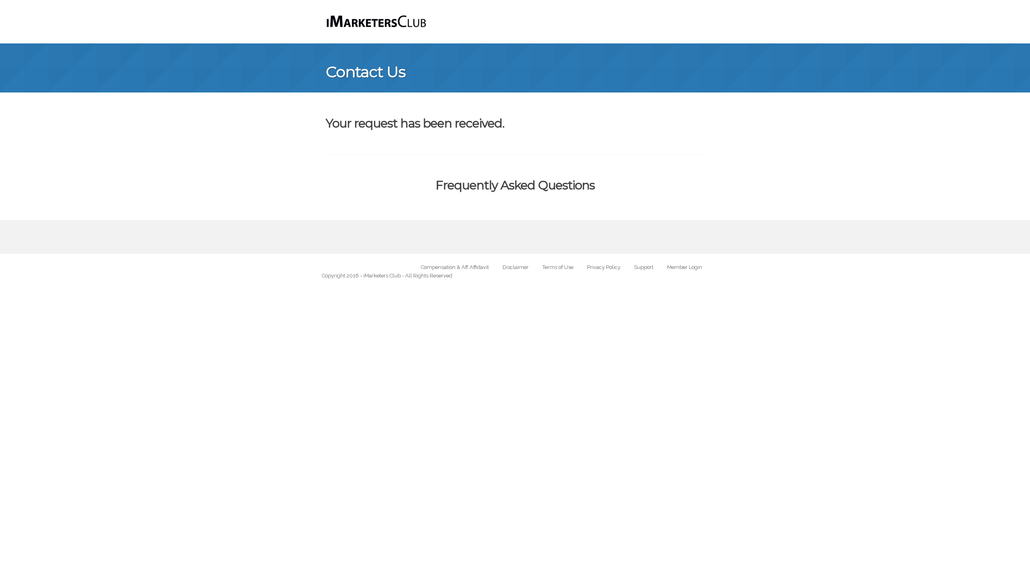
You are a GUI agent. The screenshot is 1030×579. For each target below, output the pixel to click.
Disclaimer (516, 267)
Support (643, 267)
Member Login (684, 267)
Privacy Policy (603, 267)
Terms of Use (557, 267)
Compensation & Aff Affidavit (455, 267)
